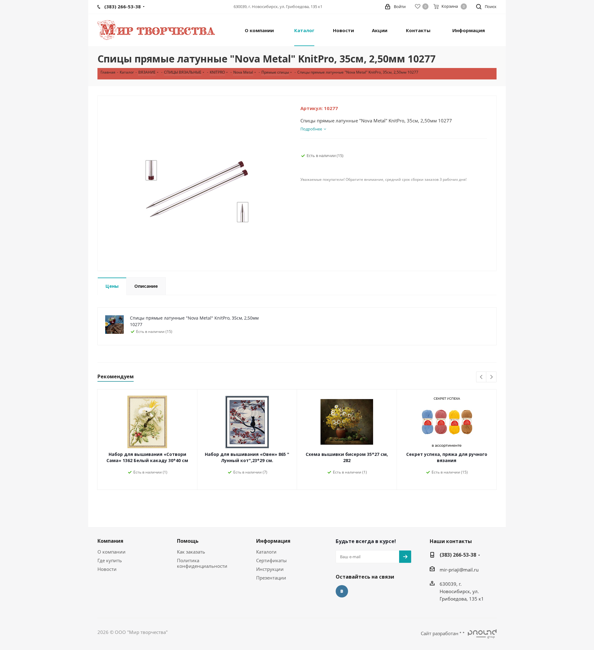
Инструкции (270, 569)
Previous (481, 377)
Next (491, 377)
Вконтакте (342, 591)
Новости (107, 569)
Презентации (271, 578)
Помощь (188, 540)
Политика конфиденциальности (202, 563)
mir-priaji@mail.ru (459, 570)
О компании (111, 552)
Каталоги (266, 552)
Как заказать (191, 552)
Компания (110, 540)
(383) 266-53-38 (458, 554)
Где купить (109, 560)
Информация (273, 540)
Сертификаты (271, 560)
